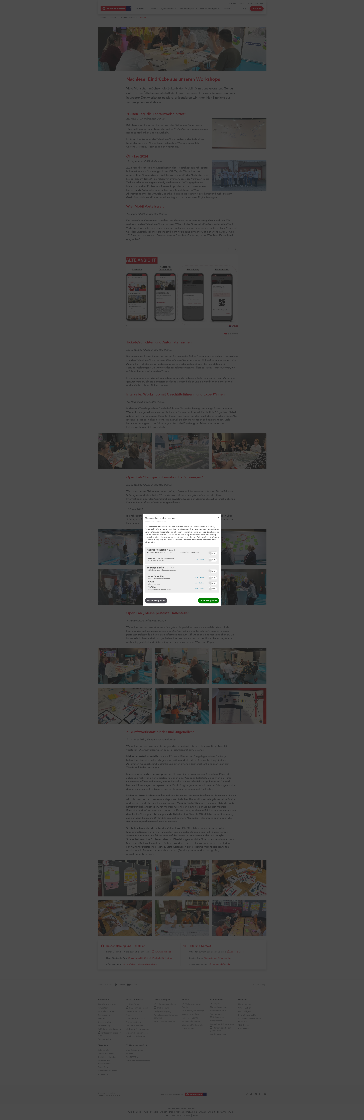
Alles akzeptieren (209, 600)
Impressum (149, 522)
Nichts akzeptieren (156, 600)
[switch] (212, 553)
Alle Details (199, 559)
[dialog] (182, 560)
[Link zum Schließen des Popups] (218, 517)
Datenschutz (161, 522)
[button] (210, 553)
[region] (182, 569)
